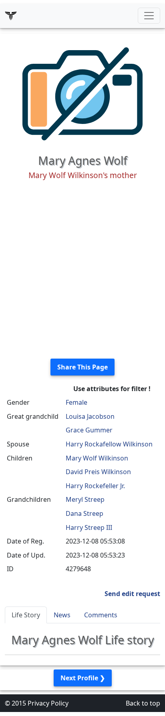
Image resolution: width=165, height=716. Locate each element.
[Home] (11, 15)
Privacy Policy (48, 703)
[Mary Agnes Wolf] (82, 93)
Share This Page (82, 367)
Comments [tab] (100, 615)
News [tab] (62, 615)
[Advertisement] (82, 269)
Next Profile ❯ (82, 677)
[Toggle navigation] (149, 16)
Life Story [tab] (26, 615)
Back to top (143, 703)
